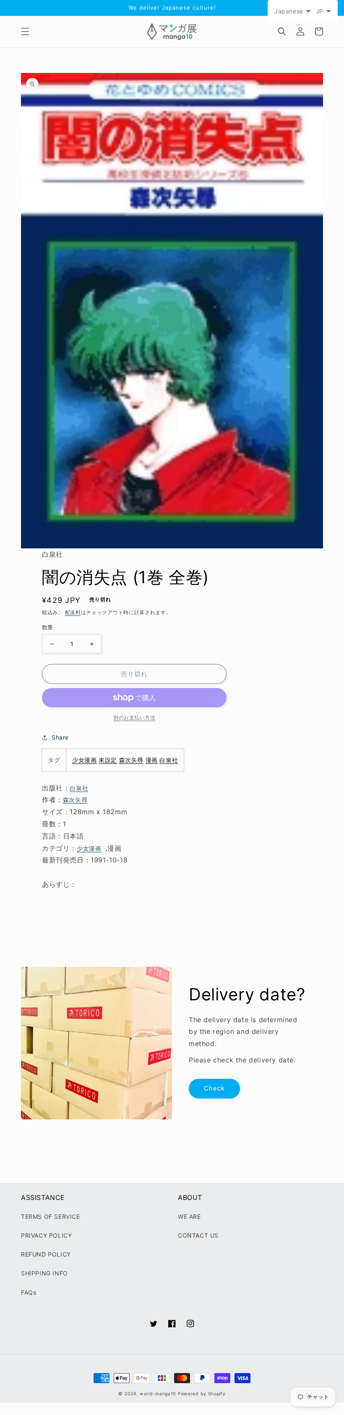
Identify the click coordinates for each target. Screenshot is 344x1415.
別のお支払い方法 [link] (134, 717)
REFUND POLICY (46, 1254)
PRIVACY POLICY (46, 1235)
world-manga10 (158, 1394)
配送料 (73, 612)
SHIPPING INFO (44, 1273)
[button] (25, 31)
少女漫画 (84, 759)
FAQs (28, 1292)
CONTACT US (198, 1235)
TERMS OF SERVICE (50, 1216)
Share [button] (60, 737)
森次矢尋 (131, 759)
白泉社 (168, 759)
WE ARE (189, 1216)
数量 (47, 627)
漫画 (152, 759)
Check (214, 1088)
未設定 (108, 759)
